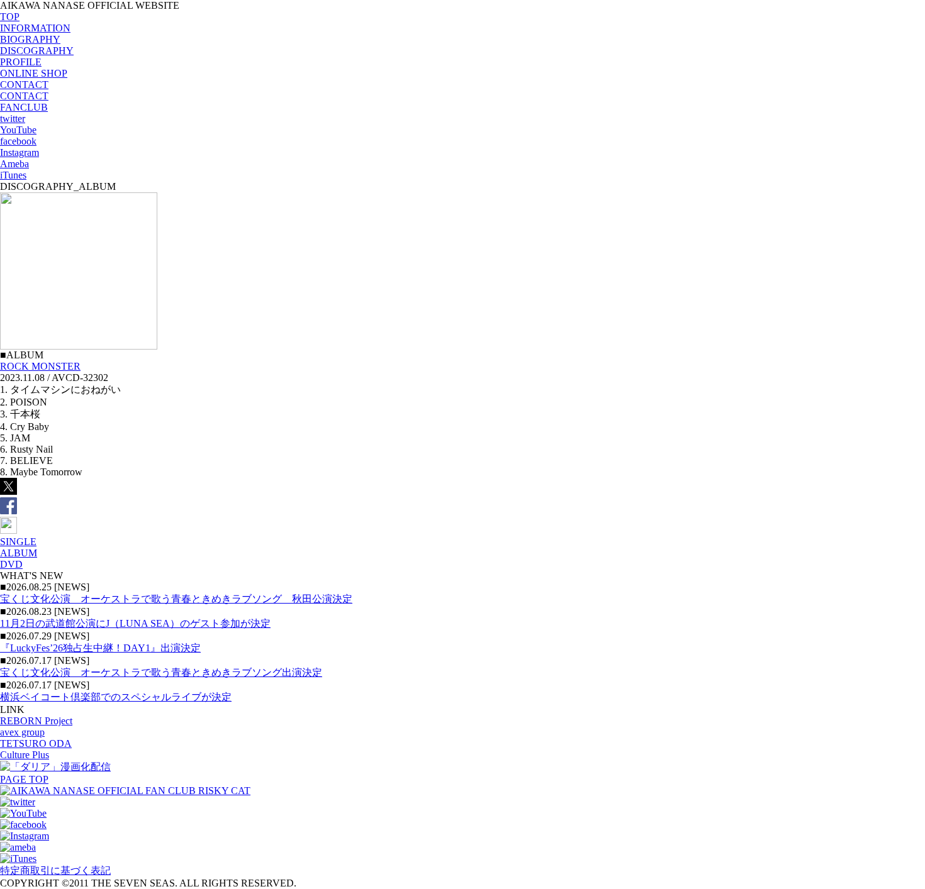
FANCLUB (24, 107)
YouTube (18, 129)
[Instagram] (24, 836)
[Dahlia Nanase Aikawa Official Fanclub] (125, 790)
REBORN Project (36, 720)
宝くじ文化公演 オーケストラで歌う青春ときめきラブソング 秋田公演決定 (176, 599)
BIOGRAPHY (30, 39)
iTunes (13, 175)
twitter (12, 118)
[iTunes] (18, 858)
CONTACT (24, 84)
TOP (10, 16)
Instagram (19, 152)
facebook (18, 141)
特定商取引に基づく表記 (55, 870)
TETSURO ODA (36, 743)
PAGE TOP (24, 779)
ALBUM (18, 553)
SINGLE (18, 541)
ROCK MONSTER (40, 366)
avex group (22, 732)
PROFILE (21, 62)
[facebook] (23, 824)
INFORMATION (35, 28)
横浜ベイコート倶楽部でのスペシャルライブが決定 (116, 697)
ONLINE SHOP (33, 73)
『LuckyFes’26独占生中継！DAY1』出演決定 (100, 648)
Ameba (14, 163)
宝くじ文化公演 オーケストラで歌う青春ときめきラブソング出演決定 (161, 672)
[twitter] (17, 802)
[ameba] (18, 847)
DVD (11, 564)
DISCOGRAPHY (37, 50)
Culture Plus (24, 754)
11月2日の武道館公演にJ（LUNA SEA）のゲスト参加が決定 (135, 623)
